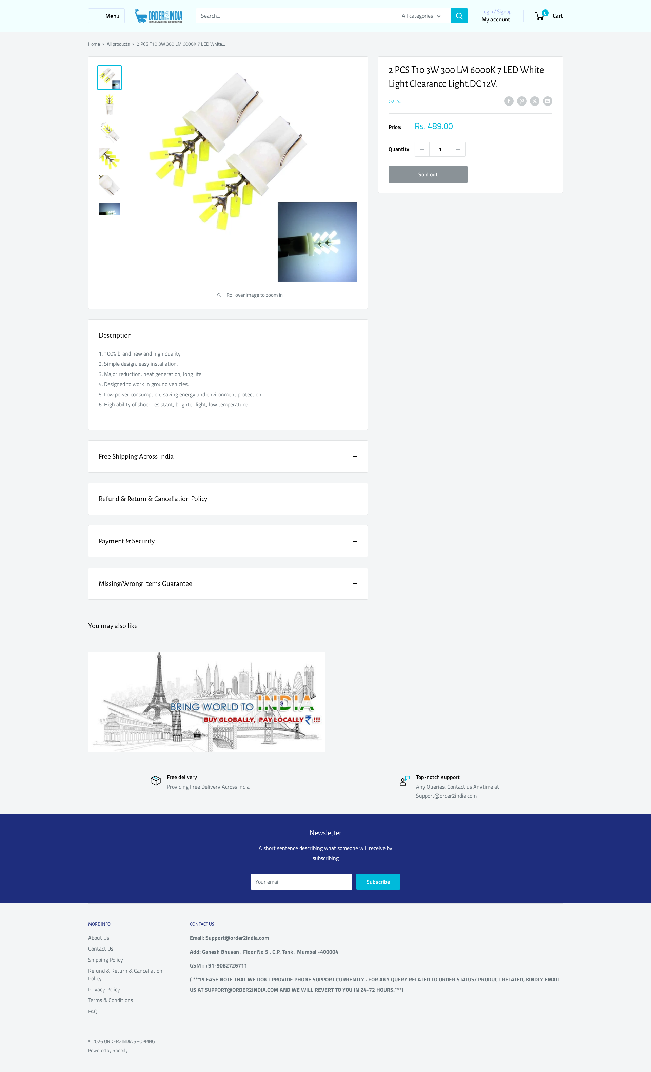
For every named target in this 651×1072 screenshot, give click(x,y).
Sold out (428, 174)
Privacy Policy (104, 989)
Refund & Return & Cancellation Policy (125, 974)
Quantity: (400, 149)
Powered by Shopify (108, 1050)
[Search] (459, 15)
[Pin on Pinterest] (522, 101)
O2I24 (395, 101)
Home (94, 43)
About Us (98, 938)
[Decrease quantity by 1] (422, 149)
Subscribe (378, 882)
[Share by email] (547, 101)
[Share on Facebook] (509, 101)
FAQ (93, 1011)
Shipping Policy (105, 960)
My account (495, 19)
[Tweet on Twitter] (534, 101)
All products (118, 43)
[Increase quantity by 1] (458, 149)
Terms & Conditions (110, 1000)
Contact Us (100, 948)
